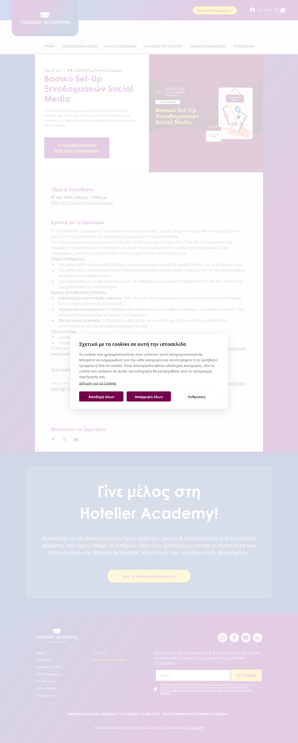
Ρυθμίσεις (196, 396)
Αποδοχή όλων (101, 396)
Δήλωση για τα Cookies (97, 383)
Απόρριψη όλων (149, 396)
